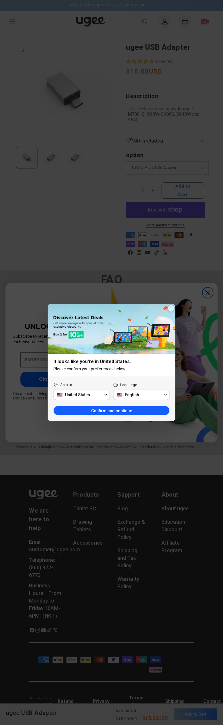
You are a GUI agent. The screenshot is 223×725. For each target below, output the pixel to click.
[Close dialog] (171, 308)
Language (128, 385)
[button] (81, 395)
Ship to (66, 385)
